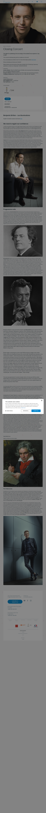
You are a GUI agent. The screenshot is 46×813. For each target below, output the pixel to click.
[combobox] (41, 400)
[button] (9, 410)
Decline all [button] (25, 410)
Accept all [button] (36, 410)
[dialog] (23, 406)
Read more (23, 407)
